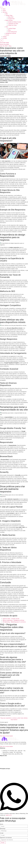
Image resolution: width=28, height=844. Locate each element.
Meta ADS (10, 17)
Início (4, 9)
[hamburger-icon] (1, 7)
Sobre (4, 10)
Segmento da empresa (6, 837)
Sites (6, 26)
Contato (5, 38)
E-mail (1, 833)
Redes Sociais (9, 20)
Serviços (5, 12)
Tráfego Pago (8, 15)
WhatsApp (2, 828)
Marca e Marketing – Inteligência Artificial (13, 620)
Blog (9, 30)
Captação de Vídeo (13, 23)
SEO (6, 13)
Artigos (5, 36)
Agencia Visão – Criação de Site (11, 618)
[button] (4, 722)
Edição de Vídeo (12, 25)
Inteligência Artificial (10, 33)
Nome (1, 824)
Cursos (7, 35)
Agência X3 (9, 815)
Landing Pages (12, 28)
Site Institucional (12, 31)
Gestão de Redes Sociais (14, 22)
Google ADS (11, 18)
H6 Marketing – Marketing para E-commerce (14, 622)
